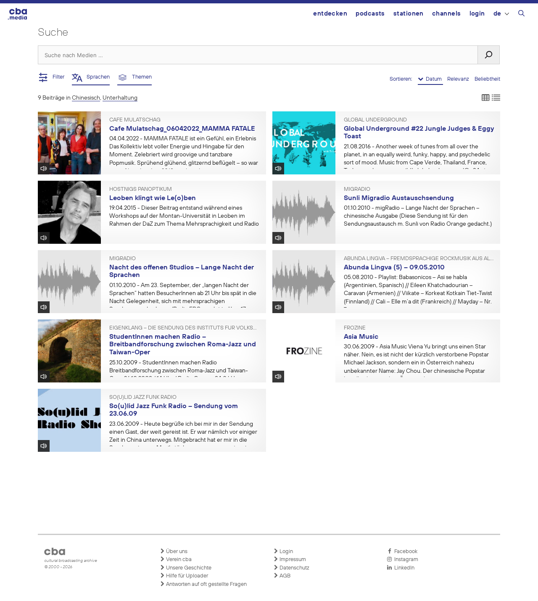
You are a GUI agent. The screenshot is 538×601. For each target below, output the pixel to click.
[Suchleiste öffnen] (521, 14)
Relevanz (458, 79)
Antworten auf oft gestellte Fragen (206, 584)
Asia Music (361, 337)
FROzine (355, 328)
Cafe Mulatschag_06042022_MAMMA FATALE (182, 129)
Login (477, 14)
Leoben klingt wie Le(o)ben (152, 198)
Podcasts (370, 14)
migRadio (357, 189)
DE (497, 14)
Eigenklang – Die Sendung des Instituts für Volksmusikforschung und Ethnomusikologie (184, 328)
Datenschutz (293, 568)
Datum (433, 79)
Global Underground (375, 120)
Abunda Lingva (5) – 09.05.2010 (394, 267)
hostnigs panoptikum (140, 189)
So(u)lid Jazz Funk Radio (143, 397)
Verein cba (178, 559)
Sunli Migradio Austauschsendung (399, 198)
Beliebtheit (487, 79)
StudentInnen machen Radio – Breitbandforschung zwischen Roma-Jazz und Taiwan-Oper (182, 345)
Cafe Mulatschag (135, 120)
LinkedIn (403, 568)
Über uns (176, 551)
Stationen (408, 14)
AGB (284, 576)
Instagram (405, 559)
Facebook (404, 551)
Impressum (292, 559)
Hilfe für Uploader (186, 576)
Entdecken (330, 14)
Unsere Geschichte (188, 568)
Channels (446, 14)
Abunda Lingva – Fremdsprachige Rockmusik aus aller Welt (419, 258)
